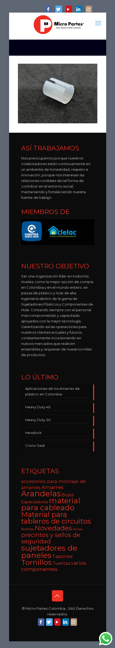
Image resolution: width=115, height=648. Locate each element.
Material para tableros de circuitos (56, 517)
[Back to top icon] (57, 595)
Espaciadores (34, 501)
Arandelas (41, 493)
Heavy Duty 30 (38, 420)
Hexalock (33, 432)
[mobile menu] (98, 23)
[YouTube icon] (69, 9)
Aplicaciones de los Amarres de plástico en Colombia (52, 391)
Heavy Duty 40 (38, 407)
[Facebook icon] (48, 9)
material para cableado (50, 504)
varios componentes (53, 566)
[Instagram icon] (89, 9)
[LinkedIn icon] (78, 9)
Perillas (78, 529)
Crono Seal (35, 445)
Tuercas (61, 563)
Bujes (68, 494)
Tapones (62, 556)
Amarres (52, 487)
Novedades (53, 528)
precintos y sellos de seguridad (50, 538)
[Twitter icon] (58, 9)
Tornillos (36, 562)
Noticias (27, 529)
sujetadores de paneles (49, 551)
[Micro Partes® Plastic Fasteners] (59, 24)
